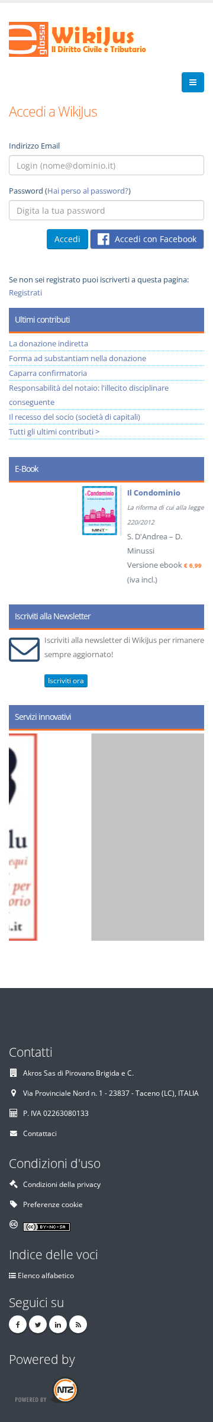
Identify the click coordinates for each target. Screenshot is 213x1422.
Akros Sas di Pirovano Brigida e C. (78, 1072)
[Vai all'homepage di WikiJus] (87, 38)
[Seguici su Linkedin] (58, 1324)
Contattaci (40, 1133)
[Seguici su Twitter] (38, 1324)
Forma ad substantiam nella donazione (77, 358)
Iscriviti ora (66, 680)
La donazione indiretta (48, 343)
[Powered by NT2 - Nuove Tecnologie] (46, 1389)
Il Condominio (100, 492)
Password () (70, 190)
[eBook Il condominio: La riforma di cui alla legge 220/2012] (47, 510)
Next (191, 539)
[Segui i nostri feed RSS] (78, 1324)
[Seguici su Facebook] (18, 1324)
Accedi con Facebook (154, 238)
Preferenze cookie (53, 1204)
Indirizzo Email (34, 145)
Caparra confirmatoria (48, 373)
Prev (22, 539)
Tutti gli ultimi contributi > (54, 431)
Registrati (25, 292)
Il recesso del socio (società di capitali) (74, 416)
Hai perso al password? (87, 190)
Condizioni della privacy (62, 1184)
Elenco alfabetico (46, 1275)
